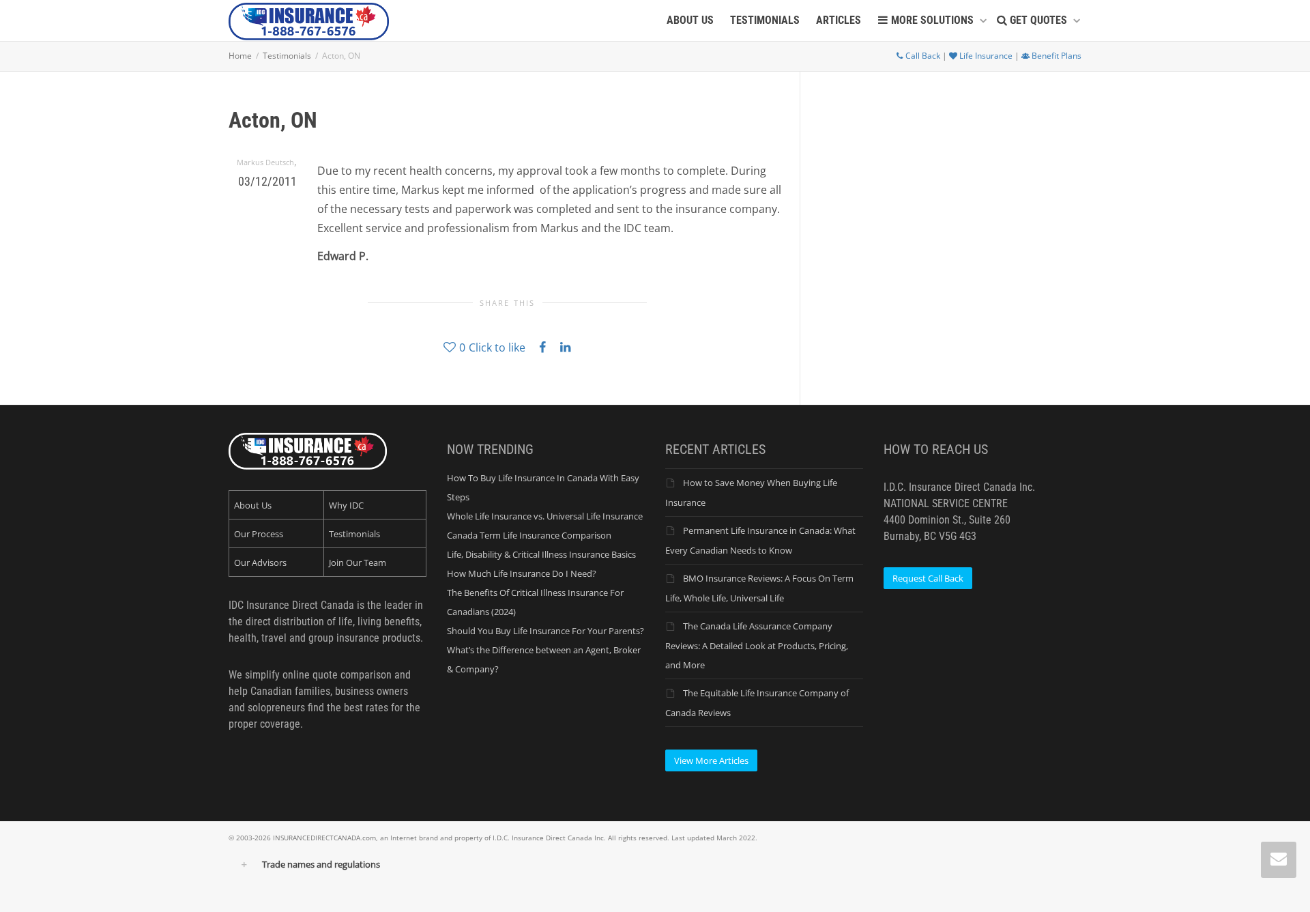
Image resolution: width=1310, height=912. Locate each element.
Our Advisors (260, 562)
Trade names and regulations (321, 864)
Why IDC (346, 505)
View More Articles (711, 760)
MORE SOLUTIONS (932, 20)
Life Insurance (985, 55)
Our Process (258, 534)
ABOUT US (690, 20)
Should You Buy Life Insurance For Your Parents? (545, 631)
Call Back (921, 55)
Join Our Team (357, 562)
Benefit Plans (1055, 55)
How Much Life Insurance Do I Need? (521, 573)
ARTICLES (838, 20)
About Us (253, 505)
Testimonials (354, 534)
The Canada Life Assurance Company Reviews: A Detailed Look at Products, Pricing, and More (756, 645)
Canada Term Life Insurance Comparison (529, 535)
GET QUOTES (1038, 20)
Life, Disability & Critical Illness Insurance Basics (541, 554)
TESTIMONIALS (765, 20)
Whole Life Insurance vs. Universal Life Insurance (545, 516)
